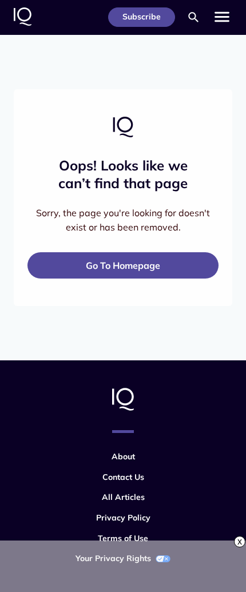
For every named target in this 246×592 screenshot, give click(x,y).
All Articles (123, 497)
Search (193, 17)
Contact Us (123, 477)
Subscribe (141, 16)
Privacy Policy (123, 517)
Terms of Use (123, 538)
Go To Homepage (123, 265)
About (123, 456)
